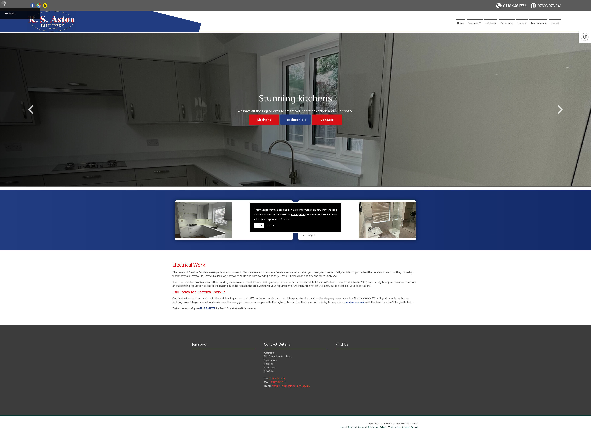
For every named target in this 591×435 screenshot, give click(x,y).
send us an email (355, 302)
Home (460, 23)
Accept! (259, 225)
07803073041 (278, 382)
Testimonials (538, 23)
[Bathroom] (387, 220)
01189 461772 (277, 378)
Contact (554, 23)
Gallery (522, 23)
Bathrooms (506, 23)
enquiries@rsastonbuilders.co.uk (291, 386)
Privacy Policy (298, 214)
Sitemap (415, 427)
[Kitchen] (203, 220)
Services (473, 23)
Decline (271, 225)
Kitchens (491, 23)
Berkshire (10, 13)
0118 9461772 (514, 5)
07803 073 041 (549, 5)
